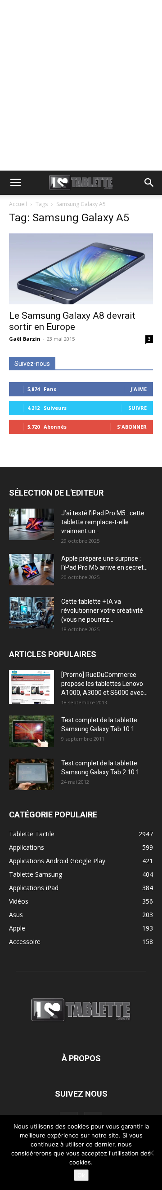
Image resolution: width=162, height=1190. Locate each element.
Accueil (18, 204)
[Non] (150, 1152)
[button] (15, 183)
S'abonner (132, 426)
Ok (81, 1175)
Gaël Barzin (24, 338)
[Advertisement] (81, 85)
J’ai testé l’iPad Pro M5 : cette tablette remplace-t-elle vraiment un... (102, 522)
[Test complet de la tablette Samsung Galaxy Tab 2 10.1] (31, 774)
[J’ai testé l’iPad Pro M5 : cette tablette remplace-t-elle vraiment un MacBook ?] (31, 524)
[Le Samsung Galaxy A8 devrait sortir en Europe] (81, 268)
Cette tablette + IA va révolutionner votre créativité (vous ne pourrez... (102, 610)
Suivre (137, 407)
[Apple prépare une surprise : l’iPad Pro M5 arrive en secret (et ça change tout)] (31, 569)
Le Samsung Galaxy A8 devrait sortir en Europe (72, 321)
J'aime (138, 389)
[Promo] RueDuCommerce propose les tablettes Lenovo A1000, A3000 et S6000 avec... (104, 683)
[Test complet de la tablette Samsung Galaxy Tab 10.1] (31, 731)
